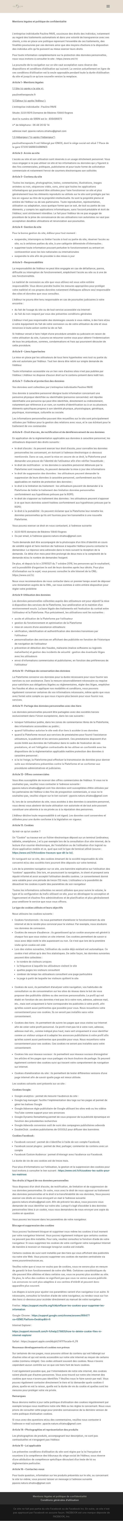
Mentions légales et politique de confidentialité (60, 1496)
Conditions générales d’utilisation (60, 1500)
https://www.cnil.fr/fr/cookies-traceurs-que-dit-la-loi (42, 852)
